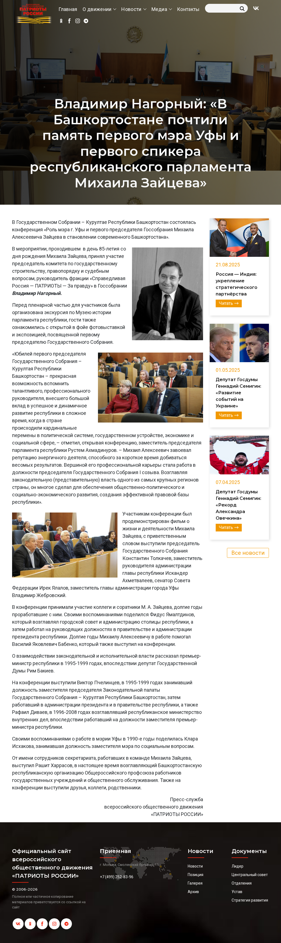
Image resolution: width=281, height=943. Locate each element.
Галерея (195, 883)
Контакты (188, 9)
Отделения (242, 883)
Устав (237, 891)
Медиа (159, 9)
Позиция (195, 874)
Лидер (237, 866)
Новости (131, 9)
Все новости (248, 553)
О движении (97, 9)
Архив (193, 891)
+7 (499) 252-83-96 (116, 877)
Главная (67, 9)
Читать (226, 303)
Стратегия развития (250, 900)
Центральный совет (250, 874)
